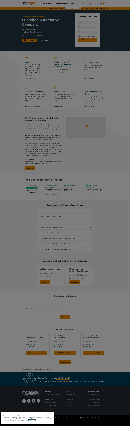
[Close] (51, 413)
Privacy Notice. (32, 420)
